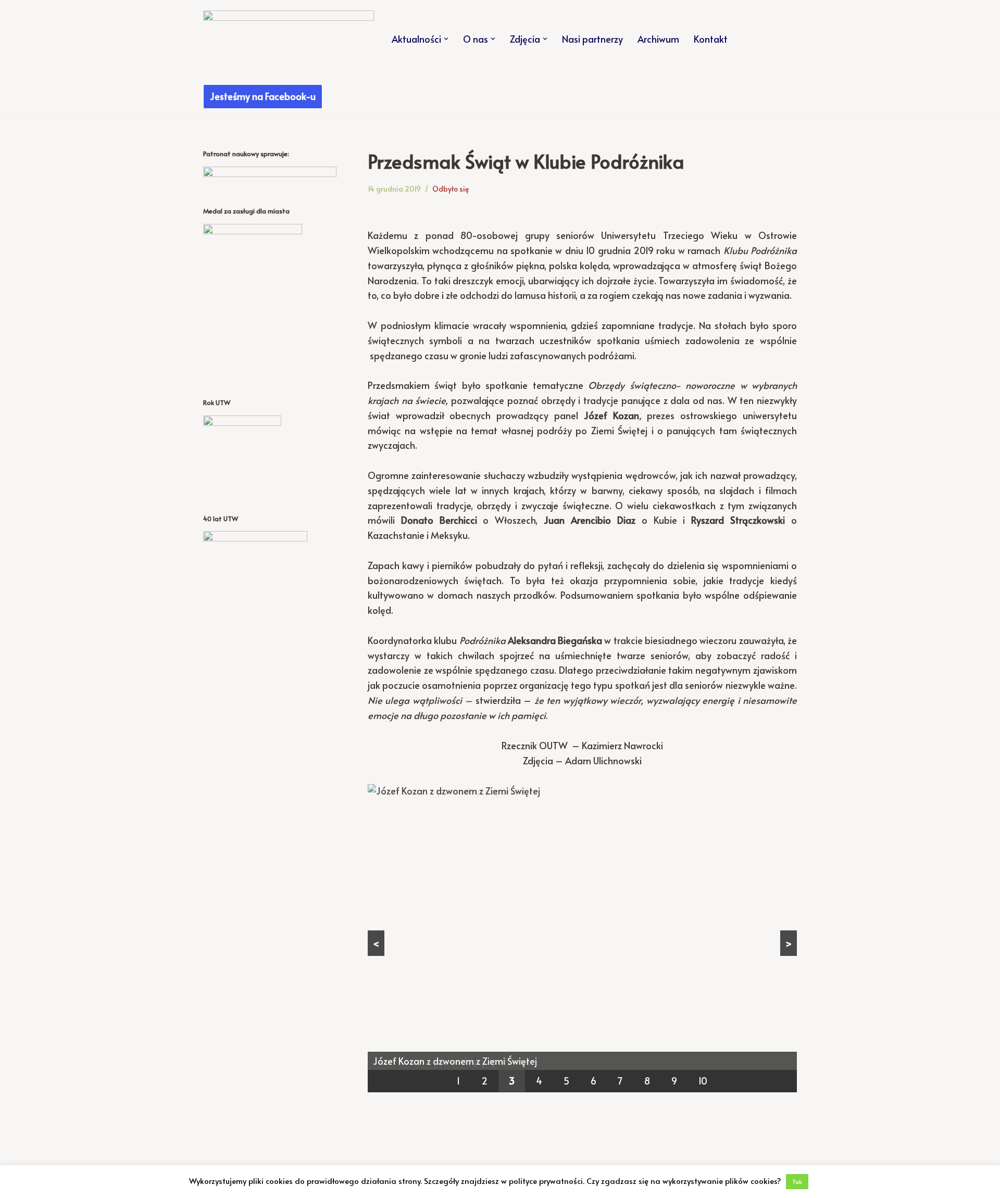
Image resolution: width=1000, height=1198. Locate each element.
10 (702, 1080)
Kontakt (711, 38)
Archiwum (658, 38)
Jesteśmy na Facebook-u (263, 96)
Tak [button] (797, 1182)
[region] (582, 938)
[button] (446, 38)
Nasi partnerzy (592, 38)
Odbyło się (450, 189)
